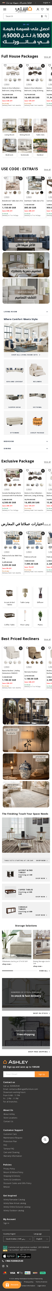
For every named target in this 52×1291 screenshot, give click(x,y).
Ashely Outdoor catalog (14, 1210)
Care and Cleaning (11, 1152)
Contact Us (8, 1121)
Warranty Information (13, 1156)
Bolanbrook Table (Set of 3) (12, 201)
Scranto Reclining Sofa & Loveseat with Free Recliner (12, 494)
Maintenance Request (13, 1138)
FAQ (5, 1145)
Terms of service (41, 1282)
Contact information (28, 1286)
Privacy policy (28, 1282)
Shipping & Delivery (12, 1176)
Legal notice (41, 1286)
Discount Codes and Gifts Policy (17, 1183)
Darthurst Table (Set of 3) (34, 201)
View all (47, 57)
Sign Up (42, 1074)
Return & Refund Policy (13, 1172)
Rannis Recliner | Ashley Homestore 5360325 (11, 672)
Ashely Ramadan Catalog (14, 1199)
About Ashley (9, 1114)
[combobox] (26, 16)
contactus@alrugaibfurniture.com (23, 1089)
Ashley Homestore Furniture (24, 1279)
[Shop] (26, 238)
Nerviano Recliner (30, 672)
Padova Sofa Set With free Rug (12, 557)
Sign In (6, 1223)
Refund (7, 1187)
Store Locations (10, 1118)
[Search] (46, 16)
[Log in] (38, 9)
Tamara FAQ (9, 1148)
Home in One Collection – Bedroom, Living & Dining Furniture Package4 (33, 89)
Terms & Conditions (12, 1179)
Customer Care (10, 1134)
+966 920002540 (14, 1261)
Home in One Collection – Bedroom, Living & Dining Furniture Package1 (11, 89)
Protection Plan (10, 1141)
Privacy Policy (9, 1168)
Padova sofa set (30, 557)
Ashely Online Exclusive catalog (17, 1207)
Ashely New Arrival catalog (15, 1203)
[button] (42, 16)
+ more (6, 84)
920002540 (15, 1086)
